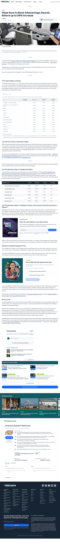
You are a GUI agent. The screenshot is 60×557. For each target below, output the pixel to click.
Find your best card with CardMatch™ (30, 387)
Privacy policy (51, 494)
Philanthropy (42, 492)
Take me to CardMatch (33, 279)
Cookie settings (52, 498)
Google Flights (24, 491)
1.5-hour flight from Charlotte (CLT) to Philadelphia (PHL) (17, 157)
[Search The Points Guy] (59, 1)
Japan (32, 492)
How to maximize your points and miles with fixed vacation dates (10, 414)
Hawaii (32, 491)
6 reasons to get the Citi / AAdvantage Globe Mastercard (47, 414)
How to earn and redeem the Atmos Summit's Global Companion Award (29, 414)
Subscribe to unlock (52, 229)
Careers (41, 494)
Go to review (25, 428)
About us (41, 491)
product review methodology (15, 52)
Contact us (42, 495)
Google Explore (24, 492)
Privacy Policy (36, 233)
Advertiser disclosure (54, 1)
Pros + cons (7, 463)
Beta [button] (31, 331)
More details (13, 463)
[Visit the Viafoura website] (31, 359)
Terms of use (51, 496)
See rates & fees (4, 371)
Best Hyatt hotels (25, 502)
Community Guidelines (23, 333)
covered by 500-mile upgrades (12, 321)
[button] (45, 458)
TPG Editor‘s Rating (8, 428)
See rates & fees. (10, 442)
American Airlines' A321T (29, 149)
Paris (32, 495)
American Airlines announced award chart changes (23, 60)
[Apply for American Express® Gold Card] (9, 432)
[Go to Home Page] (5, 1)
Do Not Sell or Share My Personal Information (52, 492)
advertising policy (6, 52)
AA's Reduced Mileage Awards (34, 294)
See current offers (30, 383)
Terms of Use (7, 528)
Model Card (51, 502)
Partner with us (42, 503)
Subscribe (16, 525)
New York (32, 494)
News (3, 10)
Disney (32, 500)
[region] (20, 348)
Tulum (32, 497)
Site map (41, 497)
